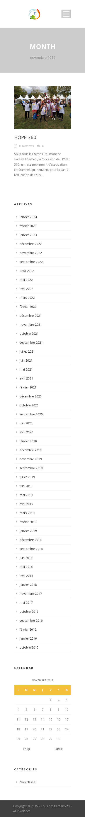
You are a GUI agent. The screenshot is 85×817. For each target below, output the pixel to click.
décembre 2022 (31, 244)
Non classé (27, 782)
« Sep (26, 749)
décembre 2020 (31, 396)
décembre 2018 (31, 540)
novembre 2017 (31, 593)
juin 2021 (26, 360)
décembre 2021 (31, 315)
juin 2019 (26, 486)
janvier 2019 (28, 531)
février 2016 (28, 629)
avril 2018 (26, 576)
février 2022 (28, 306)
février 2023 (28, 226)
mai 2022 (26, 280)
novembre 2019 (31, 459)
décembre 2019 (31, 450)
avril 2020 (26, 432)
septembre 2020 (31, 414)
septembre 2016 (31, 620)
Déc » (59, 749)
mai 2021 (26, 369)
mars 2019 (27, 513)
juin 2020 (26, 423)
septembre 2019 (31, 468)
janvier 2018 (28, 585)
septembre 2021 (31, 342)
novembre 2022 (31, 253)
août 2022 (27, 271)
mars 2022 (27, 298)
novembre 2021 (31, 324)
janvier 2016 (28, 638)
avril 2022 (26, 289)
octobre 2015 (29, 647)
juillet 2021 (27, 351)
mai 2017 (26, 602)
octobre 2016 (29, 611)
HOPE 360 (25, 137)
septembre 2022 (31, 262)
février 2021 (28, 387)
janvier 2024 (28, 217)
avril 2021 (26, 378)
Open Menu (66, 14)
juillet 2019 (27, 477)
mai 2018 (26, 567)
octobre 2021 (29, 333)
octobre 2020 (29, 405)
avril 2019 (26, 504)
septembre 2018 (31, 549)
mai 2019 (26, 495)
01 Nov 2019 (26, 146)
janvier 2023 (28, 235)
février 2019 (28, 522)
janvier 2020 (28, 441)
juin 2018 (26, 558)
